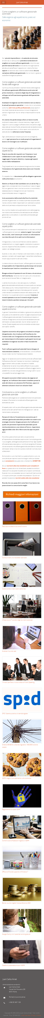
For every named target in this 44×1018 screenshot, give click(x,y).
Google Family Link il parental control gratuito (16, 934)
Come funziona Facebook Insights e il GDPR (15, 841)
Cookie (39, 1015)
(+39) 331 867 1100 (15, 1002)
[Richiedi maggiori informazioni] (22, 498)
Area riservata (25, 1015)
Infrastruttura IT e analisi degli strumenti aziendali (17, 620)
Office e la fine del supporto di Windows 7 (15, 872)
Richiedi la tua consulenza (17, 997)
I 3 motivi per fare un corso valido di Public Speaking (18, 682)
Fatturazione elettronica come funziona (14, 526)
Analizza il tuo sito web (9, 651)
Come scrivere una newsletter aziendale (14, 558)
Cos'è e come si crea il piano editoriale (14, 589)
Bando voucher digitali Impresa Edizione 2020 (16, 903)
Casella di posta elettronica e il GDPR (13, 965)
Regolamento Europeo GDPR (11, 809)
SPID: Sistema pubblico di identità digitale (15, 713)
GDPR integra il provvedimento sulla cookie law (16, 778)
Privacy (33, 1015)
